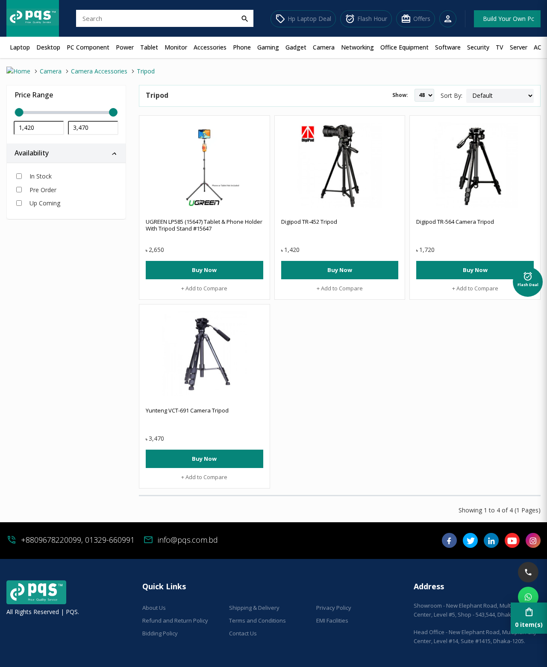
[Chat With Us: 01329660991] (528, 597)
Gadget (295, 47)
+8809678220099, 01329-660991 (78, 540)
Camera (324, 47)
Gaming (268, 47)
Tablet (149, 47)
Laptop (20, 47)
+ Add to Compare (204, 288)
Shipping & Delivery (254, 607)
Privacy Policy (333, 607)
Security (478, 47)
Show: (400, 95)
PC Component (88, 47)
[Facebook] (449, 543)
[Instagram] (533, 543)
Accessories (210, 47)
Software (448, 47)
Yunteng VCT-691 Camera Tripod (187, 410)
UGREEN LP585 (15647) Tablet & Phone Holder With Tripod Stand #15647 (204, 225)
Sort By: (451, 95)
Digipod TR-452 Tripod (309, 221)
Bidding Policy (160, 633)
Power (125, 47)
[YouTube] (512, 543)
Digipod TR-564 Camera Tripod (455, 221)
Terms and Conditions (257, 620)
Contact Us (243, 633)
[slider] (66, 112)
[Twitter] (470, 543)
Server (518, 47)
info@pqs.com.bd (188, 540)
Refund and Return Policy (175, 620)
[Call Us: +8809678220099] (528, 572)
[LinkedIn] (491, 543)
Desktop (48, 47)
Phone (242, 47)
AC (537, 47)
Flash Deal (528, 279)
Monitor (176, 47)
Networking (357, 47)
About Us (154, 607)
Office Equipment (404, 47)
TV (499, 47)
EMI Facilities (332, 620)
